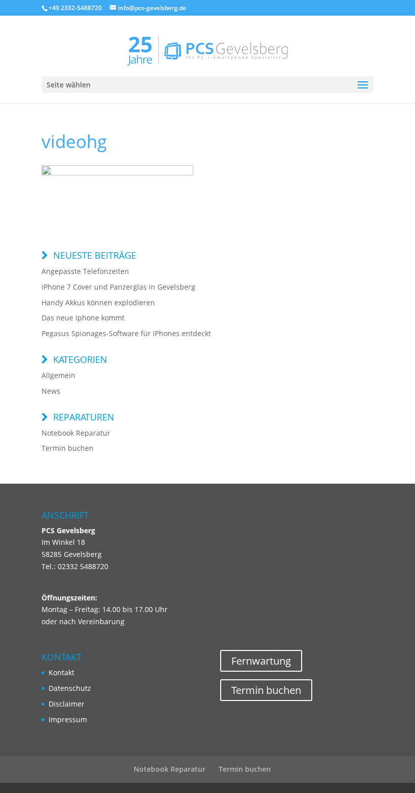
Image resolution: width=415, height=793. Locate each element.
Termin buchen (68, 448)
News (51, 391)
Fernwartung (261, 661)
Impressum (68, 719)
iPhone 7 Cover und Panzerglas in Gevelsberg (118, 287)
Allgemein (58, 375)
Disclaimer (67, 704)
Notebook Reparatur (76, 433)
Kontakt (61, 672)
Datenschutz (70, 688)
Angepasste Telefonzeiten (85, 271)
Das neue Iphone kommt (83, 317)
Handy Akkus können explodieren (98, 302)
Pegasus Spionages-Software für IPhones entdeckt (126, 333)
